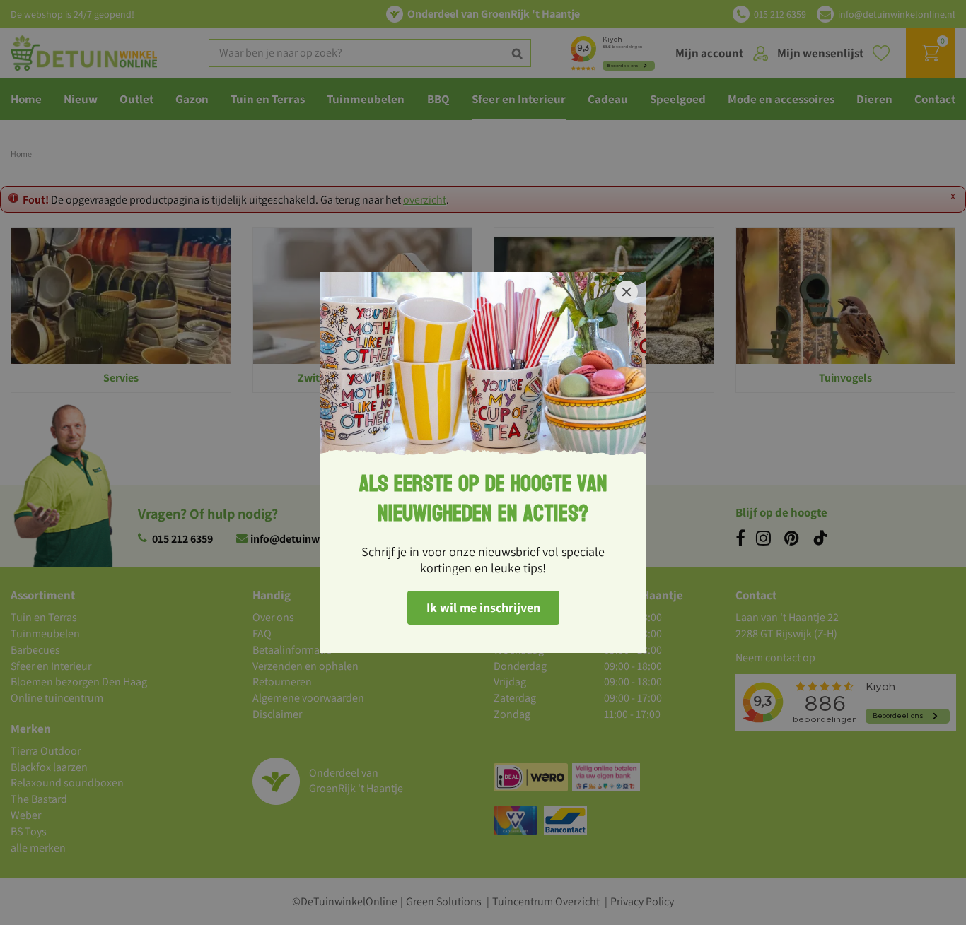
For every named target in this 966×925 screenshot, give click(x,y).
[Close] (626, 292)
